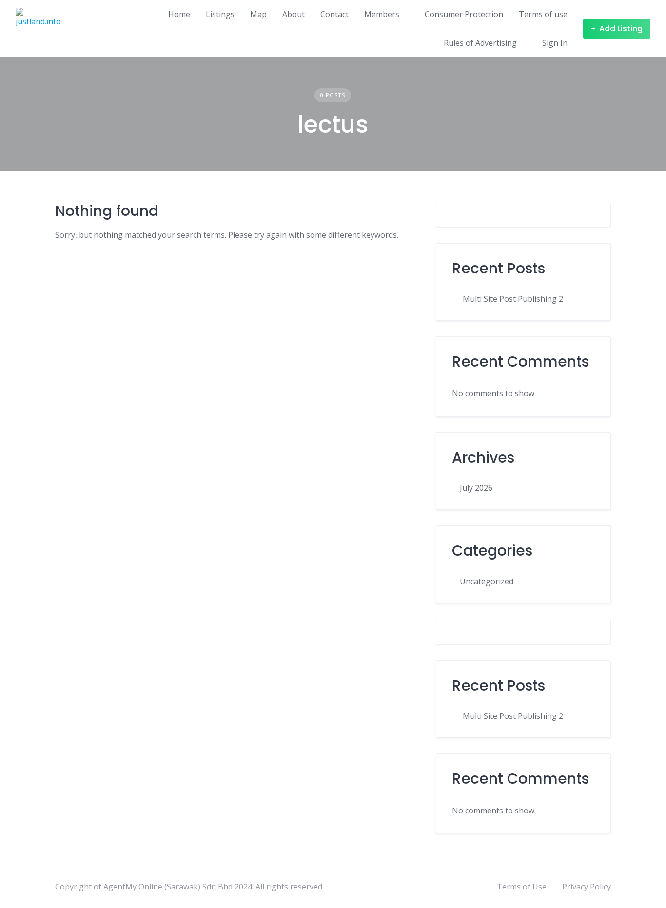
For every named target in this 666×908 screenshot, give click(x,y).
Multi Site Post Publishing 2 (513, 298)
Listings (220, 14)
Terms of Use (522, 886)
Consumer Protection (464, 14)
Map (258, 14)
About (293, 14)
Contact (334, 14)
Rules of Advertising (480, 43)
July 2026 (476, 488)
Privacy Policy (586, 886)
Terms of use (543, 14)
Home (179, 14)
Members (381, 14)
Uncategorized (486, 581)
